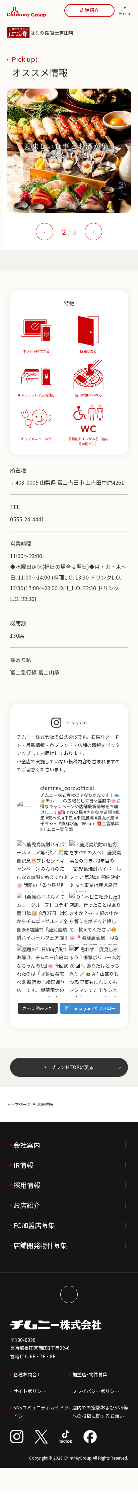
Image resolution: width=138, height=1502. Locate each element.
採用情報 (26, 1185)
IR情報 (23, 1165)
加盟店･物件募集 (90, 1374)
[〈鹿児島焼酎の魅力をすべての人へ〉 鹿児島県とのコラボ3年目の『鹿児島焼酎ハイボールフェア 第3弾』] (95, 866)
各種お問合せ (27, 1374)
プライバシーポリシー (95, 1391)
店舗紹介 (89, 10)
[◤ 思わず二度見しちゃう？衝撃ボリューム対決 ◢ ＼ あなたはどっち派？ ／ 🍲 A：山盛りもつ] (95, 971)
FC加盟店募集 (34, 1225)
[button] (44, 231)
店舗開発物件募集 (40, 1245)
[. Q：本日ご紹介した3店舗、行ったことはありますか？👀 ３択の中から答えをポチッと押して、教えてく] (95, 919)
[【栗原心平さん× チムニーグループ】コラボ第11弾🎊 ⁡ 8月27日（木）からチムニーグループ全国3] (43, 919)
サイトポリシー (29, 1391)
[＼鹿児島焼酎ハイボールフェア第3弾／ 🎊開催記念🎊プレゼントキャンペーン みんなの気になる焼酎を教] (43, 866)
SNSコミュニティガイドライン (41, 1411)
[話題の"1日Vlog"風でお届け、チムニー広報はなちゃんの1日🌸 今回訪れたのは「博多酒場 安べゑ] (43, 971)
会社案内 (26, 1145)
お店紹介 (26, 1205)
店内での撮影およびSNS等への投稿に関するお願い (100, 1411)
